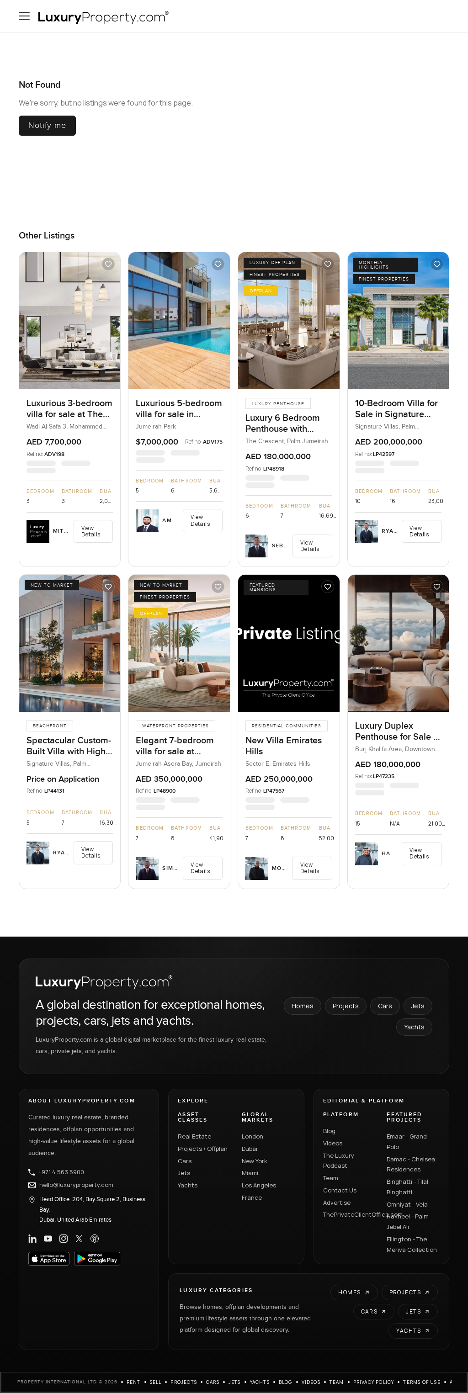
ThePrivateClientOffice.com (349, 1214)
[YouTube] (48, 1238)
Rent (134, 1382)
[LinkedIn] (32, 1238)
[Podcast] (94, 1238)
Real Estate (194, 1136)
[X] (79, 1238)
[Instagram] (63, 1238)
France (252, 1197)
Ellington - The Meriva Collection (412, 1244)
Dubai (249, 1148)
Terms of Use (421, 1382)
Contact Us (339, 1190)
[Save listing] (108, 264)
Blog (329, 1131)
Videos (332, 1143)
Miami (250, 1173)
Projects (346, 1005)
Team (330, 1178)
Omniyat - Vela (407, 1204)
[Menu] (24, 16)
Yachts (414, 1026)
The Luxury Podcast (338, 1160)
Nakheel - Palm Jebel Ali (408, 1221)
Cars (385, 1005)
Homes (303, 1005)
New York (254, 1161)
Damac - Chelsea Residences (411, 1164)
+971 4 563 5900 (61, 1172)
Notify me (47, 125)
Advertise (337, 1202)
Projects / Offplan (203, 1148)
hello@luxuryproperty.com (76, 1185)
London (252, 1136)
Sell (156, 1382)
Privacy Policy (373, 1382)
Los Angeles (259, 1185)
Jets (418, 1005)
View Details (91, 531)
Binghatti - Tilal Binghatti (407, 1186)
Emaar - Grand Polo (407, 1141)
